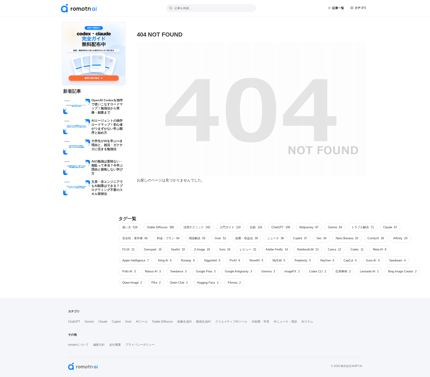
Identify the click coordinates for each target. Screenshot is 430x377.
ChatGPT (74, 321)
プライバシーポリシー (140, 344)
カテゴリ (360, 7)
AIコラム (307, 321)
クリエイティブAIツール (231, 321)
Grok (128, 321)
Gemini (89, 321)
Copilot (116, 321)
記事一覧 (338, 8)
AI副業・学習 (260, 321)
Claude (102, 321)
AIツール (142, 321)
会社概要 (115, 344)
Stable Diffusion (162, 321)
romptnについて (78, 344)
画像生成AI (184, 321)
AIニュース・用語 (285, 321)
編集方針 (99, 344)
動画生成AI (203, 321)
